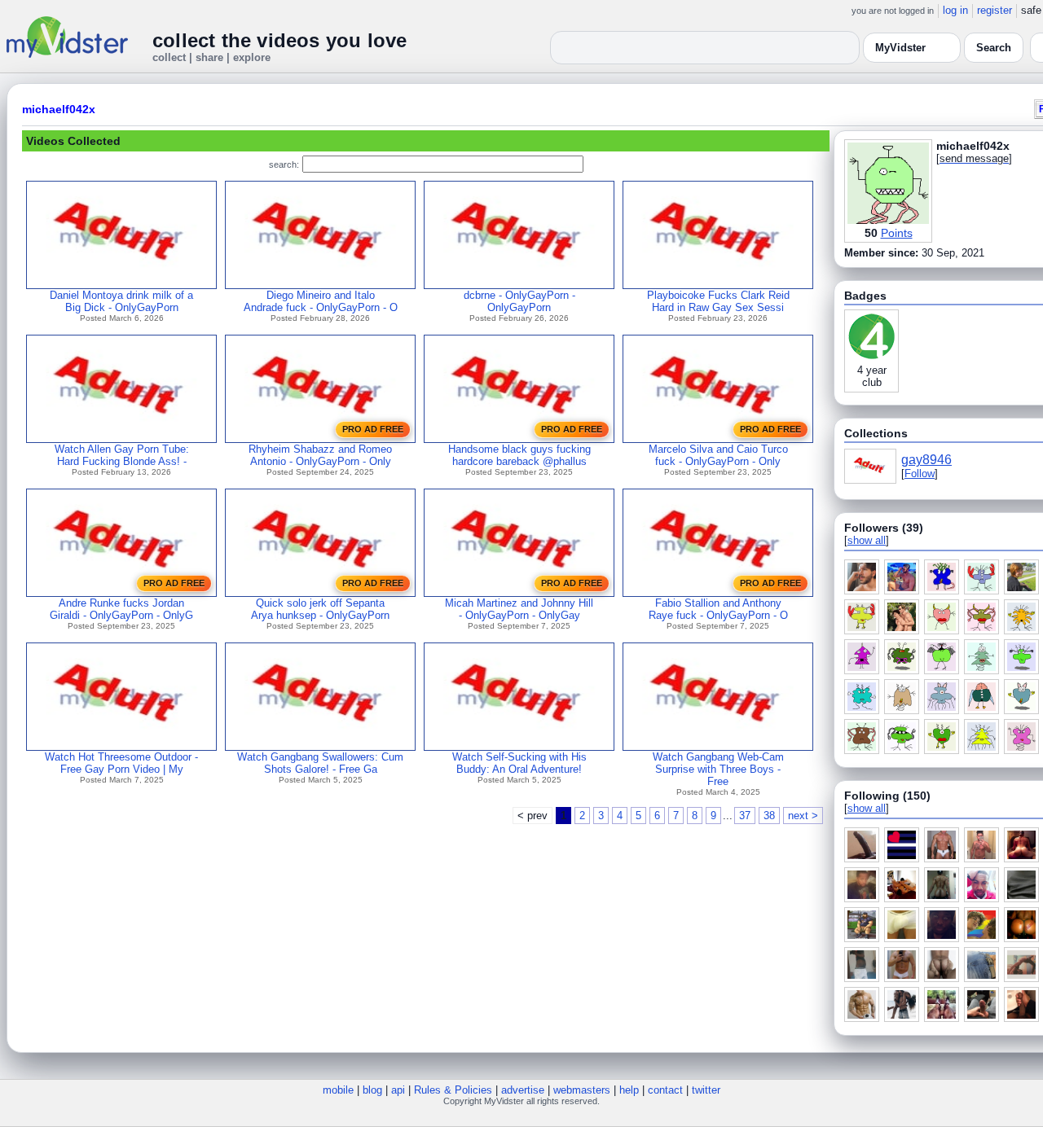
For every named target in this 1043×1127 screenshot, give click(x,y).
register (994, 10)
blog (372, 1090)
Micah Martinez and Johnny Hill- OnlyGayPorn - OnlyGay (519, 609)
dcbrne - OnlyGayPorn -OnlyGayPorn (519, 301)
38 (769, 815)
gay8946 (926, 460)
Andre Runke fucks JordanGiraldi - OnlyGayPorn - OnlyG (121, 609)
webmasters (581, 1090)
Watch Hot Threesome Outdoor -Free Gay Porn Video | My (121, 763)
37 (744, 815)
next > (803, 815)
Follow (919, 473)
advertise (522, 1090)
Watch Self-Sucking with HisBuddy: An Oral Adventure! (519, 763)
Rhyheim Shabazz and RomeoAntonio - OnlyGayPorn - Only (320, 455)
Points (897, 232)
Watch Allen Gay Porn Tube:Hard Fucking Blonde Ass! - (122, 455)
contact (665, 1090)
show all (866, 540)
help (629, 1090)
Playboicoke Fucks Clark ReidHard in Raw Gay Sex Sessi (718, 301)
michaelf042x (58, 109)
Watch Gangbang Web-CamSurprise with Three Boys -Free (718, 769)
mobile (338, 1090)
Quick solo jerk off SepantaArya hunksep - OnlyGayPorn (320, 609)
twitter (706, 1090)
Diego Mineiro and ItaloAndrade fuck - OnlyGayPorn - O (321, 301)
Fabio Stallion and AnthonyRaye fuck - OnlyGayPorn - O (718, 609)
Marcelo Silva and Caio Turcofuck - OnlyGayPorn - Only (718, 455)
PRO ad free (372, 429)
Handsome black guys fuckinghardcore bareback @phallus (519, 455)
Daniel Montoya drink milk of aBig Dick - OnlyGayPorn (121, 301)
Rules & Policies (453, 1090)
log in (955, 10)
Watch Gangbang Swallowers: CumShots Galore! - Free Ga (320, 763)
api (398, 1090)
